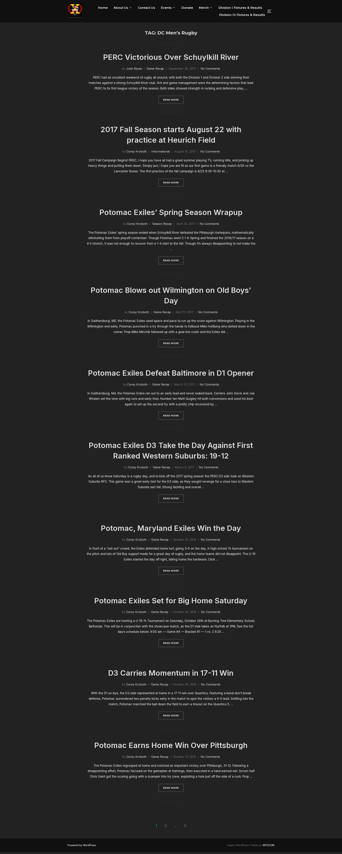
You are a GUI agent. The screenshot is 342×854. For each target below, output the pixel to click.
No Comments (210, 68)
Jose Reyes (134, 68)
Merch (204, 7)
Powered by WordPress (82, 845)
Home (103, 7)
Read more (173, 99)
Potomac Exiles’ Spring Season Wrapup (170, 212)
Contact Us (146, 7)
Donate (187, 7)
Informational (160, 151)
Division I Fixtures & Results (240, 7)
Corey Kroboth (136, 151)
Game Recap (155, 68)
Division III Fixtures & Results (242, 15)
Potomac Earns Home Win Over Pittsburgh (171, 745)
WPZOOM (268, 845)
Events (166, 7)
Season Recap (162, 224)
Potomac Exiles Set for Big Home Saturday (170, 600)
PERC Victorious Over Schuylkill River (171, 57)
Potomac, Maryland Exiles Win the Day (171, 528)
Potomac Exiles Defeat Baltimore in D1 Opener (171, 372)
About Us (120, 7)
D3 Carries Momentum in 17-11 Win (171, 672)
